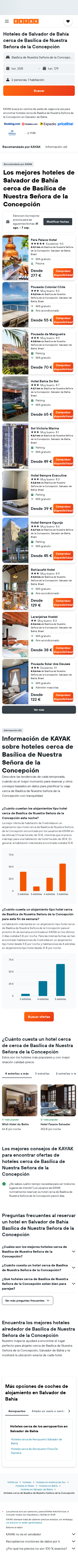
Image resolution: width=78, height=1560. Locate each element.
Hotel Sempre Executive (49, 475)
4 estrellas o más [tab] (17, 1073)
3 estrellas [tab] (42, 1073)
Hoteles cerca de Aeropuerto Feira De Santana (34, 1451)
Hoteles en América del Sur (51, 1482)
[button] (6, 21)
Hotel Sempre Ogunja (47, 522)
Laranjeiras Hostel (44, 617)
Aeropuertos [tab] (16, 1411)
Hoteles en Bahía (48, 1485)
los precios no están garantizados (24, 1522)
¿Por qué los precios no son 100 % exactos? (36, 1548)
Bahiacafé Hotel (43, 570)
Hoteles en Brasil (25, 1485)
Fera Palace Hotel (44, 240)
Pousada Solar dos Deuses (50, 664)
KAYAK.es (13, 1482)
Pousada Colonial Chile (48, 287)
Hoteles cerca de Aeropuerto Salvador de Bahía (36, 1441)
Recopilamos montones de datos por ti (33, 1541)
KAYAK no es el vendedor (23, 1534)
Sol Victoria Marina (45, 428)
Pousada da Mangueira (48, 334)
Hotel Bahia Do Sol (44, 381)
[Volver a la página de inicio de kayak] (26, 21)
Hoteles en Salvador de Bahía (37, 1489)
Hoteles (27, 1482)
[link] (39, 1016)
